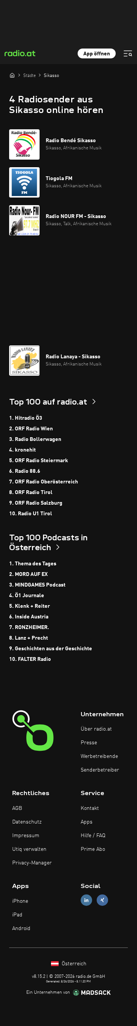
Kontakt (90, 808)
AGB (17, 808)
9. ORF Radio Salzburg (35, 503)
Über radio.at (96, 729)
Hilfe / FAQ (93, 835)
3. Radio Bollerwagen (35, 439)
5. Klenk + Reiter (29, 606)
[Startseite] (12, 75)
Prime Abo (93, 849)
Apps (86, 822)
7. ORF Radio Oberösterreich (43, 482)
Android (21, 928)
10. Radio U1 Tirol (30, 513)
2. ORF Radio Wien (31, 428)
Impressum (25, 835)
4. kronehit (22, 450)
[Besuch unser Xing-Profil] (102, 900)
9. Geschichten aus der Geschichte (50, 648)
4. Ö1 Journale (26, 595)
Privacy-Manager (32, 863)
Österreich (73, 963)
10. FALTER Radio (30, 659)
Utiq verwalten (29, 849)
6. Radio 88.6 (24, 471)
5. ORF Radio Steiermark (38, 460)
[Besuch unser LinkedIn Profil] (86, 900)
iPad (17, 915)
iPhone (20, 901)
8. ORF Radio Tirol (31, 492)
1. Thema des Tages (32, 563)
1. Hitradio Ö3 (25, 418)
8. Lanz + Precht (28, 638)
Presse (89, 742)
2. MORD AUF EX (28, 574)
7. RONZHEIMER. (29, 627)
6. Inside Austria (28, 617)
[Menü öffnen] (127, 53)
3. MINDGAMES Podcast (37, 585)
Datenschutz (26, 822)
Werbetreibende (99, 756)
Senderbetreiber (100, 770)
